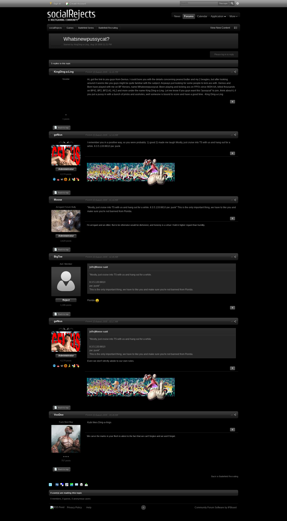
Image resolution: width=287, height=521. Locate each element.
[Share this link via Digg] (57, 484)
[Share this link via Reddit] (66, 484)
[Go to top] (143, 507)
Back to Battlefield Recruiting (224, 476)
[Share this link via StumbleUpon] (71, 484)
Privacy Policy (74, 507)
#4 (232, 257)
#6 (232, 415)
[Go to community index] (71, 15)
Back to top (63, 128)
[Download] (86, 484)
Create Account (77, 3)
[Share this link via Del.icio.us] (61, 484)
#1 (232, 72)
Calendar (202, 16)
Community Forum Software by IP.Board (216, 507)
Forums (188, 16)
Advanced (237, 3)
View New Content (220, 27)
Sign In (57, 3)
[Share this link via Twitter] (50, 484)
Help (88, 507)
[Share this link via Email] (76, 484)
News (177, 16)
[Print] (81, 484)
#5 (232, 321)
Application (217, 16)
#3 (232, 200)
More (233, 16)
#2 (232, 135)
